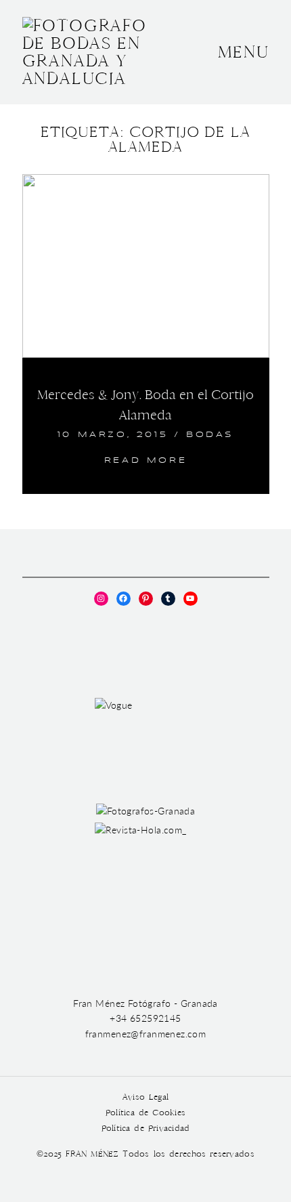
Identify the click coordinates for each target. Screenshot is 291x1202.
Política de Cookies (145, 1112)
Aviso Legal (145, 1097)
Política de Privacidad (146, 1128)
